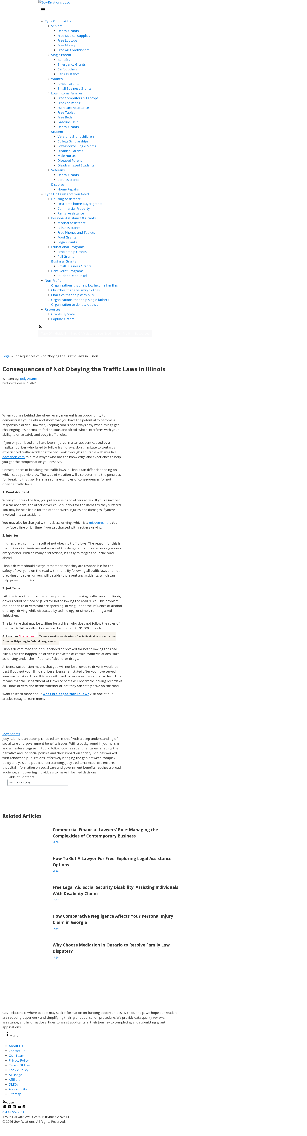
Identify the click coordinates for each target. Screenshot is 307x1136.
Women (57, 79)
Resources (52, 309)
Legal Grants (67, 242)
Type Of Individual (58, 21)
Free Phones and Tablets (76, 232)
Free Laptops (67, 40)
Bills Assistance (69, 228)
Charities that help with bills (72, 295)
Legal (6, 356)
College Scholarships (73, 141)
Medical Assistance (72, 223)
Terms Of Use (19, 1065)
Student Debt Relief (72, 276)
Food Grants (67, 237)
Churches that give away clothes (75, 290)
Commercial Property (74, 208)
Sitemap (15, 1094)
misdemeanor (99, 522)
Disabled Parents (70, 151)
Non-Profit (53, 280)
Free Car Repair (69, 103)
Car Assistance (68, 74)
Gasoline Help (68, 122)
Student (57, 131)
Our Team (16, 1055)
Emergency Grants (72, 64)
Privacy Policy (19, 1060)
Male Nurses (67, 156)
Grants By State (63, 314)
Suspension (28, 636)
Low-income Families (67, 93)
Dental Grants (68, 31)
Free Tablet (66, 112)
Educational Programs (68, 247)
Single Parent (61, 55)
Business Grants (63, 261)
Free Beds (65, 117)
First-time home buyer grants (80, 204)
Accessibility (18, 1089)
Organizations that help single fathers (80, 300)
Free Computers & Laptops (78, 98)
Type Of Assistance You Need (67, 194)
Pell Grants (66, 256)
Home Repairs (68, 189)
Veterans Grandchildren (76, 136)
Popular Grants (63, 319)
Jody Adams (29, 378)
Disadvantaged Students (76, 165)
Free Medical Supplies (74, 35)
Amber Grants (68, 83)
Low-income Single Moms (77, 146)
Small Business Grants (74, 88)
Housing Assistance (66, 199)
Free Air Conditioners (74, 50)
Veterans (58, 170)
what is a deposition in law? (66, 694)
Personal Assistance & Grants (73, 218)
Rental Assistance (71, 213)
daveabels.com (13, 457)
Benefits (64, 59)
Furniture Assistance (73, 107)
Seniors (57, 26)
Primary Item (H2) (19, 782)
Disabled (57, 184)
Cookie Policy (18, 1070)
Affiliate (14, 1079)
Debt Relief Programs (67, 271)
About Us (16, 1046)
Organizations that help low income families (84, 285)
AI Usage (15, 1075)
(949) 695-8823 (13, 1112)
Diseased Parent (70, 160)
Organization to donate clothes (74, 304)
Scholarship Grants (72, 252)
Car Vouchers (68, 69)
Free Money (66, 45)
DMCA (13, 1084)
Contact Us (17, 1051)
